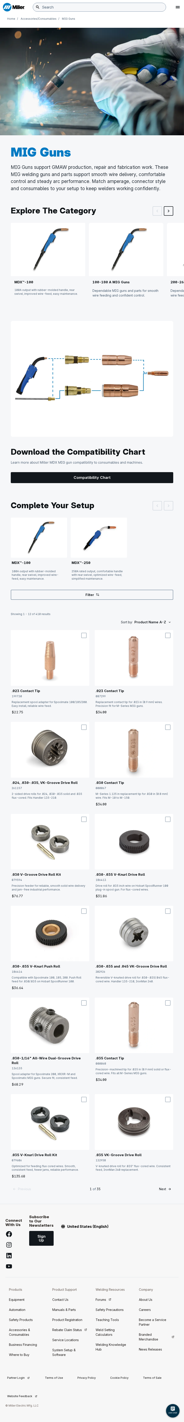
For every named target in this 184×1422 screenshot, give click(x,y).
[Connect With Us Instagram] (9, 1244)
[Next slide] (168, 211)
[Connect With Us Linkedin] (9, 1255)
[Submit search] (37, 7)
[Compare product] (83, 635)
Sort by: (127, 622)
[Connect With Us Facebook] (9, 1234)
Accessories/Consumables (39, 18)
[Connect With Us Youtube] (9, 1266)
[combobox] (99, 7)
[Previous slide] (157, 211)
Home (11, 18)
